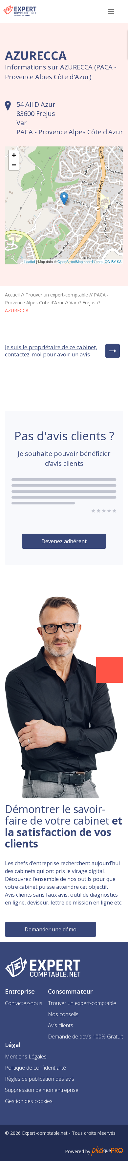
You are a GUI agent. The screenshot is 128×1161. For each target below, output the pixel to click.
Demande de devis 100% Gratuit (85, 1036)
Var (73, 302)
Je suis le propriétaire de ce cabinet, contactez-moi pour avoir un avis (51, 351)
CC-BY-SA (113, 261)
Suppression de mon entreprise (41, 1090)
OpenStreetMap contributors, (81, 261)
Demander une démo (50, 929)
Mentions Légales (26, 1056)
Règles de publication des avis (39, 1078)
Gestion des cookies (29, 1101)
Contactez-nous (23, 1003)
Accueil (12, 295)
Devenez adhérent (64, 541)
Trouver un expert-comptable (57, 295)
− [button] (14, 165)
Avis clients (60, 1025)
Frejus (89, 302)
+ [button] (14, 155)
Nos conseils (63, 1014)
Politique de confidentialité (35, 1067)
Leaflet (29, 261)
